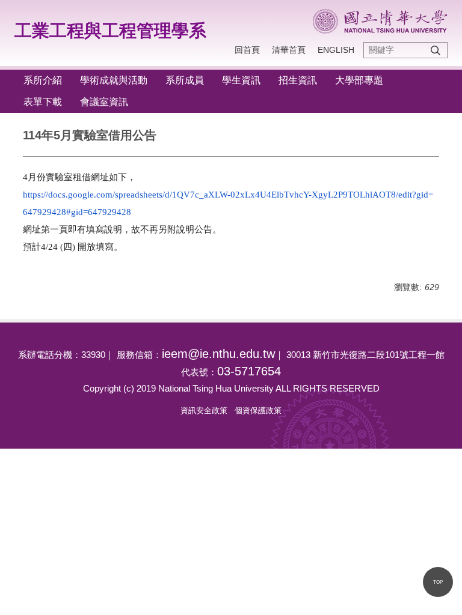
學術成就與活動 (113, 80)
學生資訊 (241, 80)
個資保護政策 (258, 410)
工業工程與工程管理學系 (110, 30)
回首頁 (247, 50)
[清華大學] (380, 21)
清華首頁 (289, 50)
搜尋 (435, 50)
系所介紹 (42, 80)
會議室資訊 (104, 102)
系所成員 (184, 80)
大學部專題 (359, 80)
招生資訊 (298, 80)
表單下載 (42, 102)
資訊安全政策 (203, 410)
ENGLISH (336, 50)
